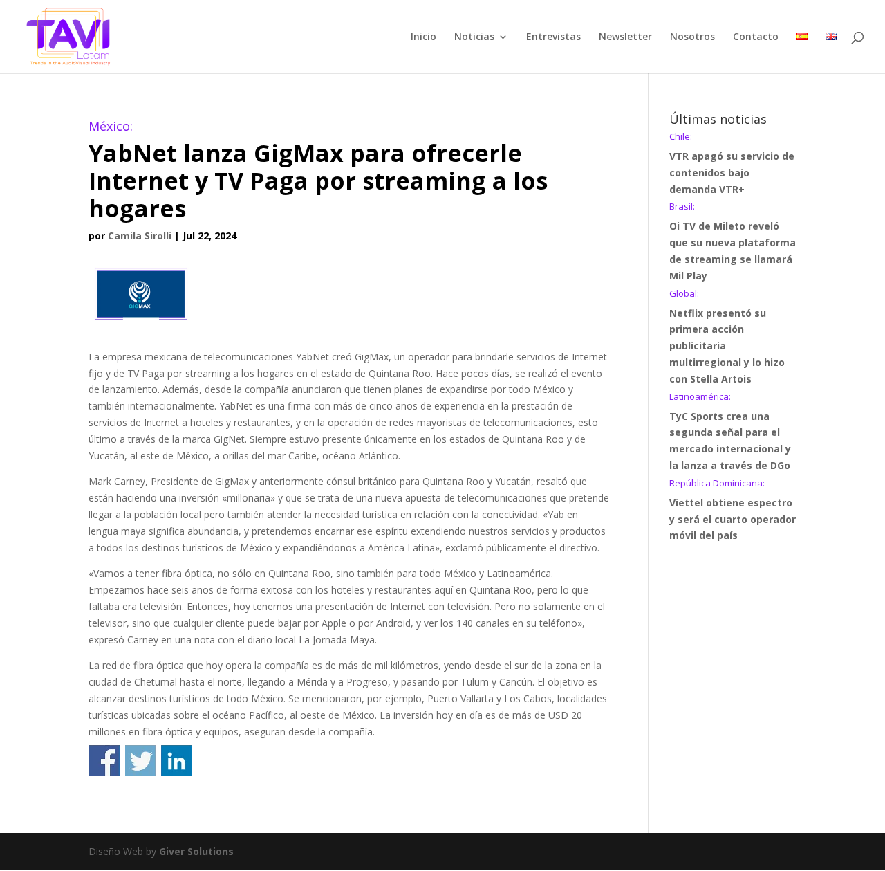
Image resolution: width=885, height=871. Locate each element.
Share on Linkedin (176, 760)
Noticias (474, 37)
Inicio (423, 37)
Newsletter (625, 37)
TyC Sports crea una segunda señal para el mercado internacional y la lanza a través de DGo (730, 432)
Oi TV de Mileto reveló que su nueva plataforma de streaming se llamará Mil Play (732, 242)
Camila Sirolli (139, 235)
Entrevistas (553, 37)
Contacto (756, 37)
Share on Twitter (140, 760)
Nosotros (692, 37)
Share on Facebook (104, 760)
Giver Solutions (196, 851)
